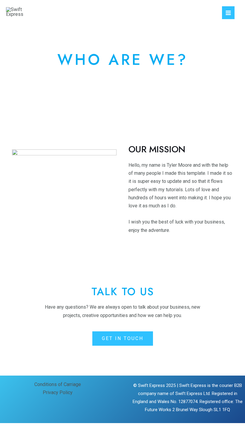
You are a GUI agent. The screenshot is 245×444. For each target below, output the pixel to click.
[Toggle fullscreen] (29, 429)
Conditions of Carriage (57, 384)
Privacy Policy (58, 392)
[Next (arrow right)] (29, 439)
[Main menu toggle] (228, 12)
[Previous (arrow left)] (9, 439)
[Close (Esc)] (70, 429)
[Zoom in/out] (9, 429)
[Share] (50, 429)
